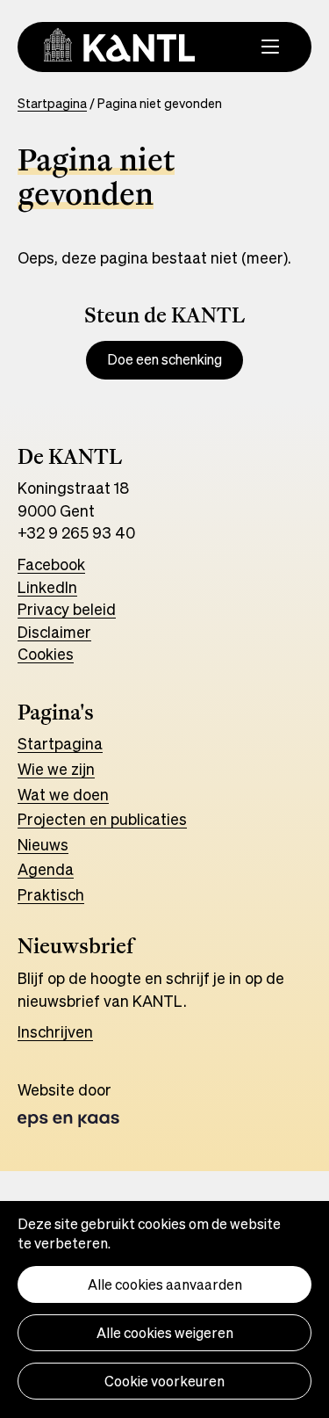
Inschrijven (55, 1031)
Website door (87, 1103)
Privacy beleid (67, 609)
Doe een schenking (164, 360)
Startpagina (52, 103)
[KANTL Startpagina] (119, 44)
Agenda (46, 869)
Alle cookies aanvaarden (165, 1284)
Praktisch (51, 894)
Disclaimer (54, 631)
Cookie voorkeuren (164, 1381)
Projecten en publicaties (102, 819)
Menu (250, 44)
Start (36, 743)
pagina (78, 743)
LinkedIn (47, 587)
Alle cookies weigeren (165, 1332)
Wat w (39, 794)
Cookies (46, 653)
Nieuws (43, 844)
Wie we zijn (56, 768)
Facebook (51, 564)
